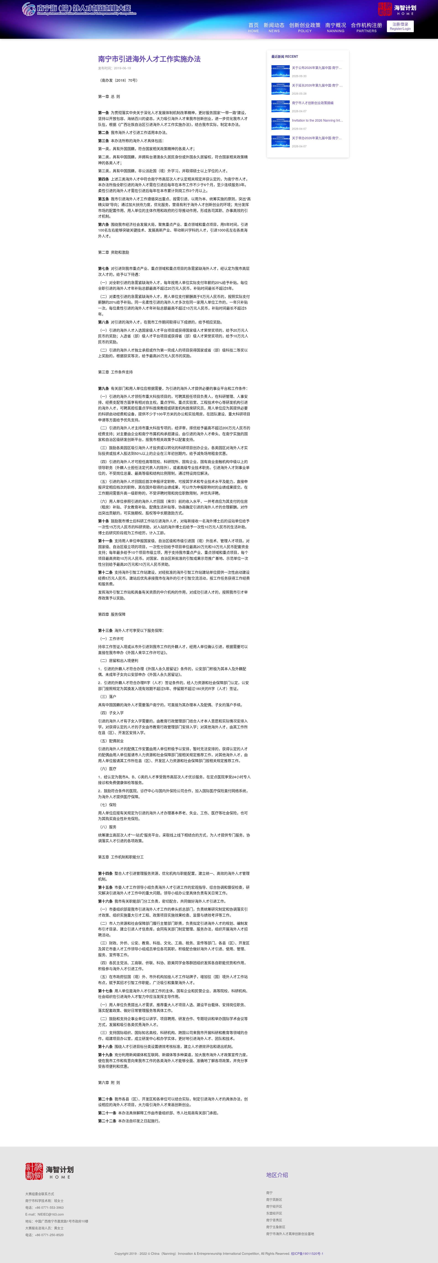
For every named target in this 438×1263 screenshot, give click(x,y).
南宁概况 (335, 27)
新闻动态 (274, 27)
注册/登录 (400, 26)
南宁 (269, 1192)
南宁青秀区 (274, 1220)
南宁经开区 (274, 1206)
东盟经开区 (274, 1213)
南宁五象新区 (275, 1226)
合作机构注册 (366, 27)
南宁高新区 (274, 1199)
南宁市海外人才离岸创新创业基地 (290, 1233)
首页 (253, 27)
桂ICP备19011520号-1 (307, 1253)
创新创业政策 (305, 27)
